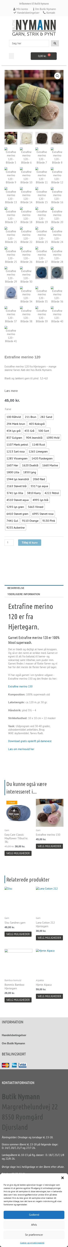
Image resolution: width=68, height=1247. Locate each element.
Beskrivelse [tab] (15, 588)
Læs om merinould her (21, 749)
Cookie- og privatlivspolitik (32, 1242)
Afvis (34, 1224)
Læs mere (11, 391)
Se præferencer (34, 1234)
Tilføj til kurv (30, 542)
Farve (8, 409)
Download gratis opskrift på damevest (29, 741)
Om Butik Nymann (13, 1043)
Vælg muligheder (18, 853)
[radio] (13, 417)
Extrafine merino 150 (20, 686)
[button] (62, 1178)
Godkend (34, 1214)
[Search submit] (55, 43)
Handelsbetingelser (14, 1035)
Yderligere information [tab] (23, 594)
